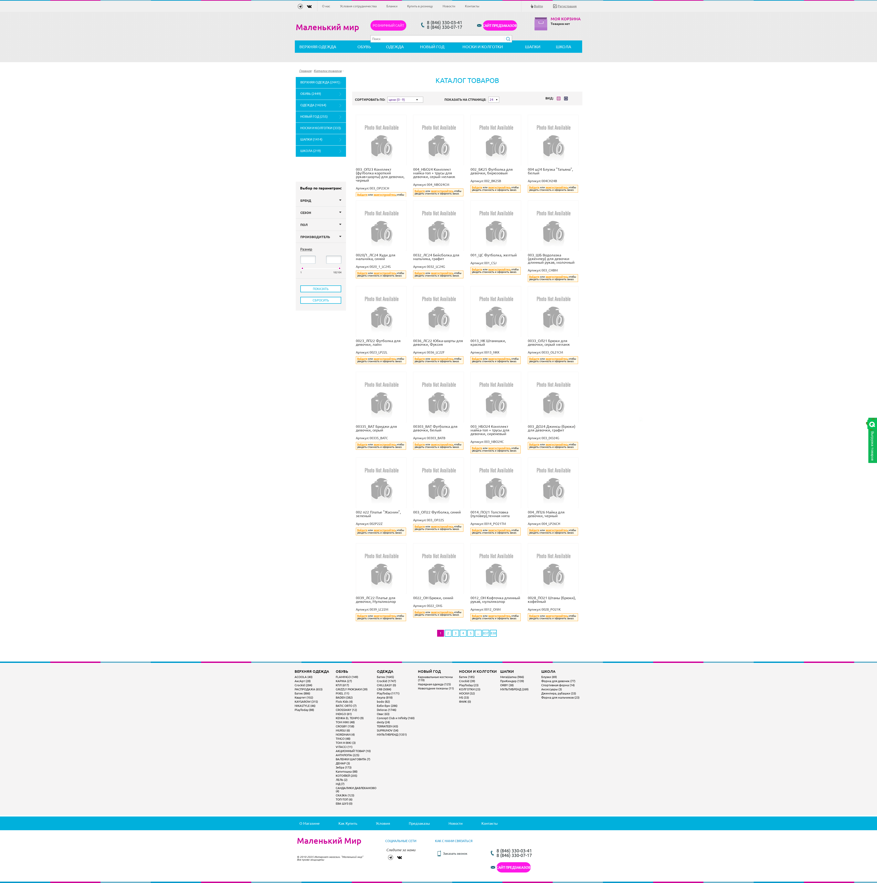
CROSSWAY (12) (346, 709)
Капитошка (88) (346, 771)
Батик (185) (467, 676)
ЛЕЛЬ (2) (341, 779)
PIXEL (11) (342, 693)
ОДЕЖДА (395, 46)
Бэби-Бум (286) (387, 705)
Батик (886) (302, 693)
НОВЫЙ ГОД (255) (314, 116)
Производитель (315, 237)
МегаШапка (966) (512, 676)
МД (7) (340, 783)
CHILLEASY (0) (386, 685)
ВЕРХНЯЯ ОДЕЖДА (317, 46)
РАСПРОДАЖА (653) (308, 689)
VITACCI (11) (344, 746)
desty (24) (383, 722)
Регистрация (567, 6)
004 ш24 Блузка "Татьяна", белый (550, 171)
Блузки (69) (549, 676)
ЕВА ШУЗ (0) (344, 803)
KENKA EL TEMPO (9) (350, 718)
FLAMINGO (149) (347, 676)
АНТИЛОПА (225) (347, 755)
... (478, 633)
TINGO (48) (343, 738)
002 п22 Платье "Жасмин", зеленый (378, 514)
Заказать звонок (455, 853)
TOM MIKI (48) (345, 722)
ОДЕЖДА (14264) (313, 105)
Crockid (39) (467, 681)
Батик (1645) (385, 676)
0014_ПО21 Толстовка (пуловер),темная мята (490, 514)
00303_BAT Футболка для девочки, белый (435, 428)
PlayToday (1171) (388, 693)
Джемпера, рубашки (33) (558, 693)
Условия (383, 823)
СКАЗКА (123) (345, 795)
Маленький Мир (329, 841)
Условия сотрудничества (358, 6)
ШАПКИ (532, 46)
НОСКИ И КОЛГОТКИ (482, 46)
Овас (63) (383, 713)
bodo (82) (383, 701)
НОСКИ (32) (467, 693)
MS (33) (464, 697)
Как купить (347, 823)
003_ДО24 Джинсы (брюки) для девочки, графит (551, 428)
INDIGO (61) (344, 713)
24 (491, 99)
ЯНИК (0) (465, 701)
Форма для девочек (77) (558, 681)
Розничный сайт (388, 25)
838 (493, 633)
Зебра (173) (343, 767)
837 (486, 633)
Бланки (391, 6)
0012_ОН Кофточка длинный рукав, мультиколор (495, 600)
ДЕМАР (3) (343, 763)
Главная (305, 71)
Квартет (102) (304, 697)
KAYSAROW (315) (306, 701)
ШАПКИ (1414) (311, 139)
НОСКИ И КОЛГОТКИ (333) (320, 128)
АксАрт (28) (303, 681)
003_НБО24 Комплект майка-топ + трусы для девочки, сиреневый (489, 430)
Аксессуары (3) (551, 689)
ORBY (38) (507, 685)
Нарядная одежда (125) (434, 684)
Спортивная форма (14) (558, 685)
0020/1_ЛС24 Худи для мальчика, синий (375, 257)
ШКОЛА (563, 46)
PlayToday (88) (304, 709)
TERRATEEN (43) (387, 726)
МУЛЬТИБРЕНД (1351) (392, 734)
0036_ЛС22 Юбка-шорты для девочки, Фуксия (438, 342)
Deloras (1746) (386, 709)
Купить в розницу (420, 6)
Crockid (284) (303, 685)
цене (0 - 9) (397, 99)
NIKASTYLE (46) (305, 705)
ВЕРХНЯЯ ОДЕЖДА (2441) (320, 82)
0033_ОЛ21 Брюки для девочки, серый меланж (549, 342)
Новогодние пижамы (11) (436, 688)
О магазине (309, 823)
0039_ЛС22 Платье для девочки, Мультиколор (376, 600)
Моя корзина (566, 19)
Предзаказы (419, 823)
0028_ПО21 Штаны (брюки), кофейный (552, 600)
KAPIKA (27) (344, 681)
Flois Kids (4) (344, 701)
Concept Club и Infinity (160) (396, 718)
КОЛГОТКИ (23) (469, 689)
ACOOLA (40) (303, 676)
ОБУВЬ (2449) (310, 94)
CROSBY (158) (345, 726)
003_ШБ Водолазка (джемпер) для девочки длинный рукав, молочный (551, 258)
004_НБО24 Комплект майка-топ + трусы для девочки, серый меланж (434, 173)
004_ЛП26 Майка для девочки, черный (546, 514)
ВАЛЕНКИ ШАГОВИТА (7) (353, 759)
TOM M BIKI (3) (346, 742)
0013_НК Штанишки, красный (488, 342)
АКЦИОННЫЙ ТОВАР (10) (353, 751)
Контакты (472, 6)
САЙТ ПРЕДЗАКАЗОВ (500, 25)
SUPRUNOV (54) (387, 730)
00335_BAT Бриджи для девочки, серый (376, 428)
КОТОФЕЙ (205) (346, 775)
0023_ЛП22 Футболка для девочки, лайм (378, 342)
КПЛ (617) (342, 685)
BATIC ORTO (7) (346, 705)
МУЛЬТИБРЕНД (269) (514, 689)
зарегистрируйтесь (385, 194)
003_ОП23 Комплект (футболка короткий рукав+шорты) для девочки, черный (380, 174)
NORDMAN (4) (345, 734)
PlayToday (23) (468, 685)
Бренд (305, 200)
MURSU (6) (343, 730)
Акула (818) (385, 697)
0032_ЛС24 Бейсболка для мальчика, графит (436, 257)
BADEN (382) (344, 697)
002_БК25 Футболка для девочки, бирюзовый (491, 171)
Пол (304, 224)
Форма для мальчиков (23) (560, 697)
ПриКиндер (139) (512, 681)
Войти (538, 6)
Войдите (362, 194)
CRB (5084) (384, 689)
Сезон (305, 212)
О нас (326, 6)
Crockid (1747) (386, 681)
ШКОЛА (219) (310, 151)
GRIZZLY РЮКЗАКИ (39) (351, 689)
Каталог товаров (328, 71)
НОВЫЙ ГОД (432, 46)
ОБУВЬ (364, 46)
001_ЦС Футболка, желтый (493, 255)
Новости (449, 6)
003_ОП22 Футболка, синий (437, 512)
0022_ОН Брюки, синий (433, 598)
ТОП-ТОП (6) (344, 799)
